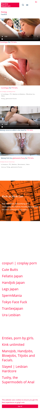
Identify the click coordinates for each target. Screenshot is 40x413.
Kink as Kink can (12, 196)
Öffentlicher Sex (30, 94)
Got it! (20, 406)
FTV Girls (14, 42)
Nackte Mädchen (5, 5)
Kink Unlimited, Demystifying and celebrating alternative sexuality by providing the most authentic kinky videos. (20, 207)
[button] (23, 5)
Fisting (3, 98)
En (36, 2)
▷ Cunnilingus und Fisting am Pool (7, 91)
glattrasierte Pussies (11, 98)
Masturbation (21, 164)
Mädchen (14, 164)
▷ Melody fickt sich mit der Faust (7, 161)
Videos (3, 96)
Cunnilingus (4, 42)
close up (3, 167)
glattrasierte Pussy (19, 158)
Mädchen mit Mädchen (19, 94)
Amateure (5, 164)
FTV (11, 94)
